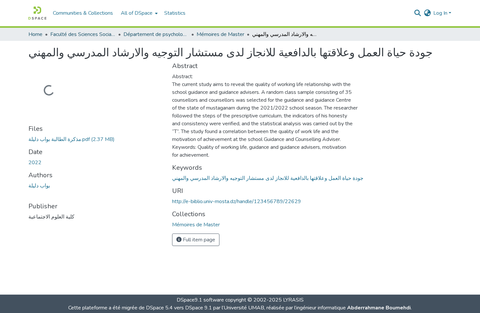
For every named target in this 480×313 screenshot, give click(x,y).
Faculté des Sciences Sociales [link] (83, 34)
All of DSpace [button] (136, 13)
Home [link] (35, 34)
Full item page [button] (198, 239)
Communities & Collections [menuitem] (83, 13)
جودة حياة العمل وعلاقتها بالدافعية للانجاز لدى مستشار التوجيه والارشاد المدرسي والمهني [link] (267, 178)
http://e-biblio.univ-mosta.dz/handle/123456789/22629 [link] (236, 201)
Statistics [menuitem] (174, 13)
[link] (96, 139)
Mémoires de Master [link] (220, 34)
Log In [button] (441, 13)
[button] (37, 13)
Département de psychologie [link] (156, 34)
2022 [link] (34, 162)
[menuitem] (139, 13)
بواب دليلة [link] (39, 185)
